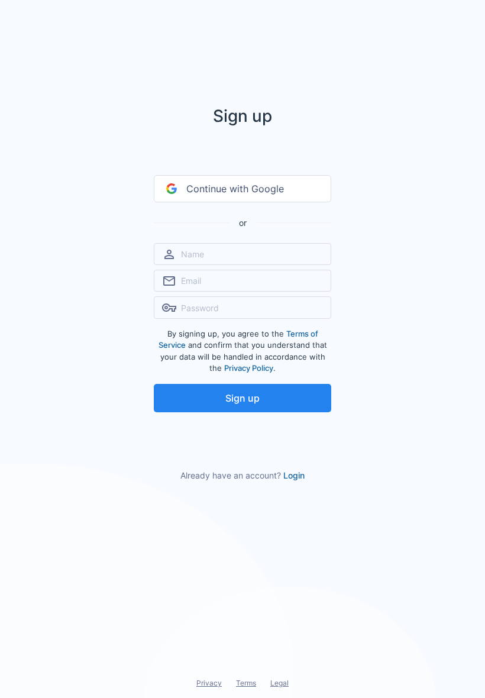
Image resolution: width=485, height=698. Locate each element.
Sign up (242, 398)
